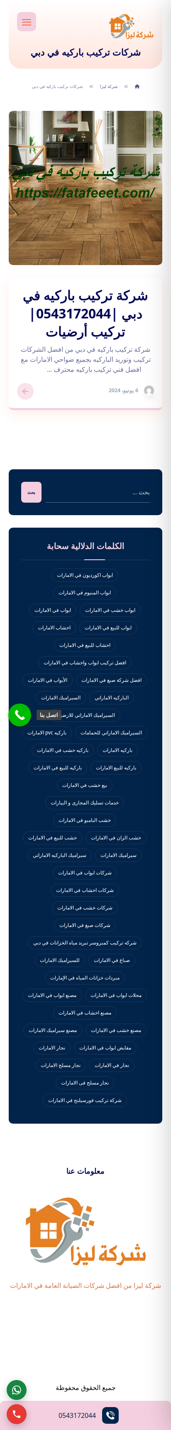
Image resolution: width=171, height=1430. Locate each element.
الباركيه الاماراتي (112, 697)
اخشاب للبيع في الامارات (84, 645)
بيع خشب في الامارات (84, 785)
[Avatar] (149, 391)
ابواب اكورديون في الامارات (85, 575)
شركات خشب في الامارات (84, 907)
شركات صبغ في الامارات (84, 925)
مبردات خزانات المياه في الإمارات (85, 977)
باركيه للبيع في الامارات (58, 767)
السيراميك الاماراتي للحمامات (111, 732)
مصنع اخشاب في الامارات (85, 1012)
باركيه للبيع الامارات (116, 767)
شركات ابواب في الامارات (85, 872)
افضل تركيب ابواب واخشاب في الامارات (85, 662)
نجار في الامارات (112, 1065)
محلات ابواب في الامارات (116, 995)
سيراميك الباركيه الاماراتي (59, 855)
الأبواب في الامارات (47, 680)
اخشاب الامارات (54, 627)
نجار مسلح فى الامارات (85, 1082)
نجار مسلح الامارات (61, 1065)
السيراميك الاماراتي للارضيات (84, 715)
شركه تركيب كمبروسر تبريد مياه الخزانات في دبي (85, 942)
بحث (31, 492)
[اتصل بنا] (19, 715)
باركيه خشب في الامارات (62, 750)
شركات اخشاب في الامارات (85, 890)
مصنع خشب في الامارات (116, 1030)
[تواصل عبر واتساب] (17, 1390)
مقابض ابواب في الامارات (105, 1047)
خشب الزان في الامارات (116, 837)
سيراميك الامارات (118, 855)
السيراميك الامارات (61, 697)
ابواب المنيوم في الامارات (85, 592)
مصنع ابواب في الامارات (52, 995)
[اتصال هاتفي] (17, 1414)
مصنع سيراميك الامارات (53, 1030)
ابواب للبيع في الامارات (108, 627)
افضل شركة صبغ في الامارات (111, 680)
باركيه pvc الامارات (46, 732)
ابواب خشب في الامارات (110, 610)
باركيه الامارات (117, 750)
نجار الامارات (52, 1047)
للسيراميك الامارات (60, 960)
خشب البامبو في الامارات (85, 820)
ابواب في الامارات (52, 610)
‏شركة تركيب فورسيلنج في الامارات (85, 1100)
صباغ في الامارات (112, 960)
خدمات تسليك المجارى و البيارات (85, 802)
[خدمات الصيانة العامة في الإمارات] (131, 26)
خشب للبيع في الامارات (52, 837)
